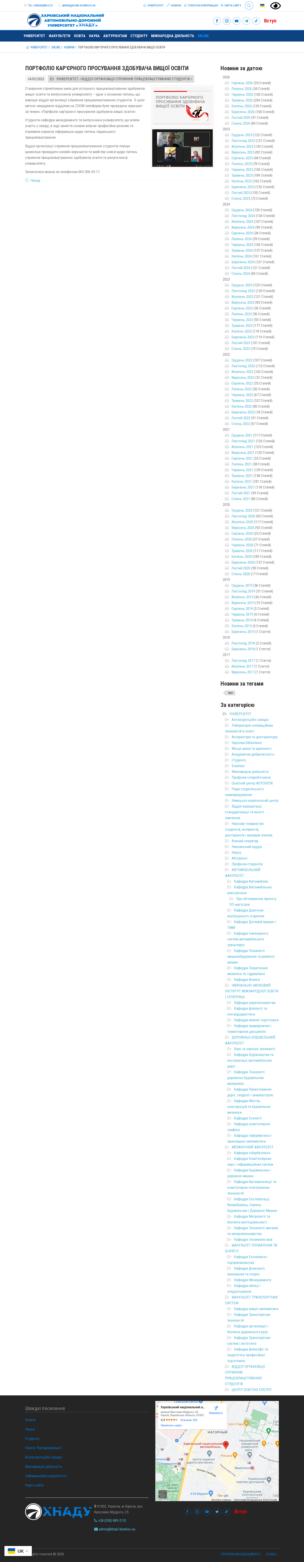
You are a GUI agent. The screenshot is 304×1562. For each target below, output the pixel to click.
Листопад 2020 (243, 516)
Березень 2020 (243, 562)
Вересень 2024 (242, 227)
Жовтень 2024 (242, 221)
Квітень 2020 (241, 556)
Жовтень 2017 (242, 666)
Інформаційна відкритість (46, 1476)
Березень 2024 (243, 262)
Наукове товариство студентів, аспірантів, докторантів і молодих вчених (248, 829)
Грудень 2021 (241, 435)
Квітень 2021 (241, 481)
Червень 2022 (242, 395)
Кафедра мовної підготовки (256, 1020)
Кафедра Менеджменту (252, 1280)
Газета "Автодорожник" (43, 1448)
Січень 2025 (240, 198)
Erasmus (238, 766)
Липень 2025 (241, 164)
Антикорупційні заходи (250, 719)
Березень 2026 (243, 112)
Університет (155, 5)
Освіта (79, 36)
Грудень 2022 (241, 360)
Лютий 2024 (240, 267)
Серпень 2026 (242, 83)
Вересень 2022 (242, 377)
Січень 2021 (240, 499)
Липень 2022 (241, 389)
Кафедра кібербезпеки (252, 1153)
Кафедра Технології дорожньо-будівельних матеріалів (246, 1078)
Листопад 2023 (243, 291)
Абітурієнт (240, 858)
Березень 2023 (243, 337)
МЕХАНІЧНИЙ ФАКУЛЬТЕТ (253, 1147)
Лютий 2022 (240, 418)
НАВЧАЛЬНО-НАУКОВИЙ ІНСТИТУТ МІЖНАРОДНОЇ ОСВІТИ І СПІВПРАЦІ (251, 991)
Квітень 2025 (241, 181)
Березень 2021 (243, 487)
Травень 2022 (242, 400)
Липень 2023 (241, 314)
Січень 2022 (240, 423)
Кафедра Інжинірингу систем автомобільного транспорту (247, 939)
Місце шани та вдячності (252, 748)
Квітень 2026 (241, 106)
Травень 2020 (242, 551)
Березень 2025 (243, 187)
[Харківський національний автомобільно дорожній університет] (64, 19)
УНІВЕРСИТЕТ (240, 714)
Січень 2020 (240, 574)
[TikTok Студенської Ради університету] (256, 21)
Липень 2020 (241, 539)
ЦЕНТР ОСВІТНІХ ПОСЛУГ (252, 1389)
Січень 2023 (240, 348)
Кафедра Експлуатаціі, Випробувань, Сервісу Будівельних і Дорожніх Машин (252, 1205)
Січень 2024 (240, 273)
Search (247, 2)
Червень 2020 (242, 545)
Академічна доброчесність (253, 754)
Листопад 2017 (243, 660)
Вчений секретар (245, 841)
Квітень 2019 (241, 626)
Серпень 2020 (242, 533)
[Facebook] (217, 21)
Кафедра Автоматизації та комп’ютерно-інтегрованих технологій (251, 1187)
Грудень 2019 (241, 585)
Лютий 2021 (240, 493)
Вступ (270, 21)
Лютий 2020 (240, 568)
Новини (175, 5)
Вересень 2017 (242, 672)
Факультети (59, 36)
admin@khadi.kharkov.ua (78, 5)
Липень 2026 (241, 88)
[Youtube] (236, 21)
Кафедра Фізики (247, 979)
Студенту (139, 36)
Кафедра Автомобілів (251, 881)
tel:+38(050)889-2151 (40, 5)
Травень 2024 (242, 250)
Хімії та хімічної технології (254, 1049)
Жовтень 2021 (242, 447)
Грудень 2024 (241, 210)
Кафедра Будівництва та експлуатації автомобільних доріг (250, 1060)
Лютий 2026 (240, 117)
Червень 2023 (242, 319)
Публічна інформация (202, 5)
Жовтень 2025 (242, 146)
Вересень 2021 (242, 452)
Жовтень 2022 (242, 371)
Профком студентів (247, 864)
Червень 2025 (242, 169)
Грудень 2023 (241, 285)
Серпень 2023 (242, 308)
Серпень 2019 (242, 608)
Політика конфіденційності (240, 1554)
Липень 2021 (241, 464)
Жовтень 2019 (242, 597)
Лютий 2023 (240, 343)
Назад (35, 180)
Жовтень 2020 (242, 522)
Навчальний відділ (247, 846)
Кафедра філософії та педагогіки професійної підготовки (247, 1355)
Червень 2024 (242, 244)
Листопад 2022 (243, 366)
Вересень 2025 (242, 152)
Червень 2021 (242, 470)
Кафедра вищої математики (256, 1309)
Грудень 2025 (241, 135)
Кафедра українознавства (255, 1002)
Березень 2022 (243, 412)
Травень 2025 (242, 175)
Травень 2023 (242, 325)
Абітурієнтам (115, 36)
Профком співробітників (251, 777)
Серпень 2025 (242, 158)
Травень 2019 (242, 620)
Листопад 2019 (243, 591)
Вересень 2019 (242, 602)
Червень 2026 (242, 94)
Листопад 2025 (243, 140)
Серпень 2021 (242, 458)
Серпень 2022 (242, 383)
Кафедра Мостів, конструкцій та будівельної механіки (249, 1107)
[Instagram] (226, 21)
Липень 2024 (241, 239)
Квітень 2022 (241, 406)
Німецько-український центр (255, 800)
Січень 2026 (240, 123)
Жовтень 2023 (242, 296)
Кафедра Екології (248, 1118)
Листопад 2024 (243, 215)
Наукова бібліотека (246, 742)
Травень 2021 (242, 475)
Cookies (271, 1554)
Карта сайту (232, 5)
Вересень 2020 (242, 527)
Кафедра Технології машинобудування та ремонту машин (251, 956)
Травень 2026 (242, 100)
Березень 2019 (243, 631)
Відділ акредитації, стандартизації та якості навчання (244, 812)
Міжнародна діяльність (172, 36)
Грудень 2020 (241, 510)
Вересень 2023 (242, 302)
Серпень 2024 (242, 233)
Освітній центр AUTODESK (252, 783)
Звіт (230, 692)
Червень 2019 (242, 614)
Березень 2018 (243, 649)
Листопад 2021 (243, 441)
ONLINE (203, 36)
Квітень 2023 (241, 331)
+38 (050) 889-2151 (111, 1520)
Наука (94, 36)
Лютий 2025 (240, 192)
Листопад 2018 (243, 643)
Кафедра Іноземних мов (253, 1239)
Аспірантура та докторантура (255, 737)
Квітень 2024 (241, 256)
